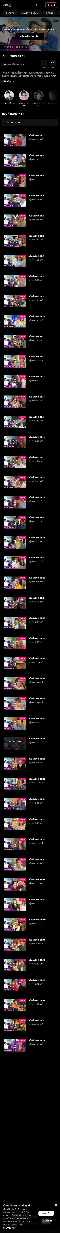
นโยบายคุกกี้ (9, 1228)
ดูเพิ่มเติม (6, 81)
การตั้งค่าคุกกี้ (46, 1221)
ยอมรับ (46, 1213)
